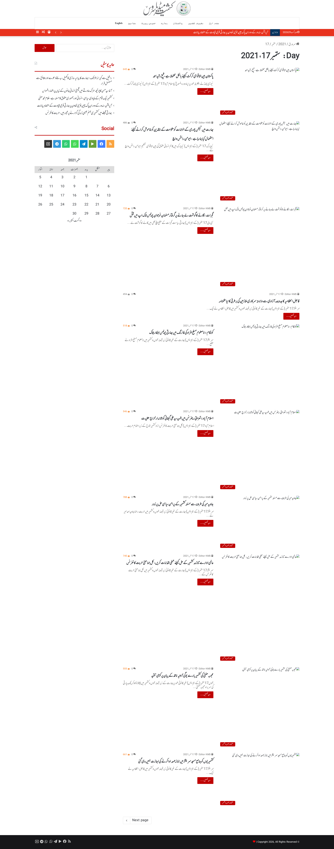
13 (109, 196)
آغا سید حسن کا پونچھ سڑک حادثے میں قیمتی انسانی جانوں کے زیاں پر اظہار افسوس (77, 91)
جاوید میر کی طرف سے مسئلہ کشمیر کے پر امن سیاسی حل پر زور (182, 504)
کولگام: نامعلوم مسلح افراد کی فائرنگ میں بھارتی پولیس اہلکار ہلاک (181, 332)
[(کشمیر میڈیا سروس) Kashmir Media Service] (167, 8)
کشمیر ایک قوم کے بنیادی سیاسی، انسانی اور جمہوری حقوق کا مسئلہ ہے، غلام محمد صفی (75, 98)
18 (51, 196)
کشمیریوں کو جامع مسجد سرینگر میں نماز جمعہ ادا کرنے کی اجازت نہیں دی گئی (175, 761)
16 (74, 196)
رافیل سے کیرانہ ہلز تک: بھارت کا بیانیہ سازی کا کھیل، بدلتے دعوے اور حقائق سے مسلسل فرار (74, 81)
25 (51, 205)
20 (109, 205)
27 (109, 214)
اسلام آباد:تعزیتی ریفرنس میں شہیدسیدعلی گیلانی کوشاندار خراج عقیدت (177, 418)
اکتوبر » (70, 221)
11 (51, 186)
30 (74, 214)
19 (40, 196)
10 (62, 186)
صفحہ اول (214, 23)
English (119, 23)
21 (97, 205)
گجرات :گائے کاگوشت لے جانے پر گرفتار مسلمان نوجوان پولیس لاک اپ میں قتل (171, 215)
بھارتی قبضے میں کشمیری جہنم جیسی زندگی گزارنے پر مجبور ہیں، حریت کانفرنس (78, 113)
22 (86, 205)
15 (86, 196)
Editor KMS (204, 69)
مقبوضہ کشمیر (196, 23)
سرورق (292, 44)
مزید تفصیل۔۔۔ (205, 91)
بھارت (164, 23)
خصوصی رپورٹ (148, 23)
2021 (282, 44)
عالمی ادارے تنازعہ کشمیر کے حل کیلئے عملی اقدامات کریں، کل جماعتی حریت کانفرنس (169, 562)
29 (86, 214)
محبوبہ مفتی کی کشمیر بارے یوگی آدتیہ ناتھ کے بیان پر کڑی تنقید (182, 675)
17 (62, 196)
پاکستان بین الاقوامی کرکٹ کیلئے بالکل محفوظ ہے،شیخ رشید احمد (183, 76)
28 (97, 214)
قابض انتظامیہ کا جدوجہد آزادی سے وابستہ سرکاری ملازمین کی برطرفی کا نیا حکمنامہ (259, 301)
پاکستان (178, 23)
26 (40, 205)
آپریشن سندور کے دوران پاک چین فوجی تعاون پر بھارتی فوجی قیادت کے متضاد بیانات (230, 32)
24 (62, 205)
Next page (140, 820)
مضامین (132, 23)
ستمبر (274, 44)
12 (40, 186)
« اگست (78, 221)
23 (74, 205)
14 (97, 196)
